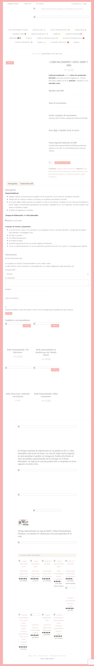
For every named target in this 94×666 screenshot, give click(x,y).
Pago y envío (32, 656)
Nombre (8, 289)
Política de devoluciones (58, 656)
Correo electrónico (12, 298)
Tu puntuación (10, 270)
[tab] (12, 183)
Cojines (59, 168)
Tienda (38, 54)
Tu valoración (10, 278)
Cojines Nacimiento (69, 168)
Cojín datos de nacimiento (62, 171)
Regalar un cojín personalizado (69, 174)
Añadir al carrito (62, 162)
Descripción (12, 183)
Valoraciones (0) (26, 183)
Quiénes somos (43, 656)
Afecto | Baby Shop (19, 17)
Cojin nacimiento (77, 171)
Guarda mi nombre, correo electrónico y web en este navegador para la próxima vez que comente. (39, 309)
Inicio (33, 54)
